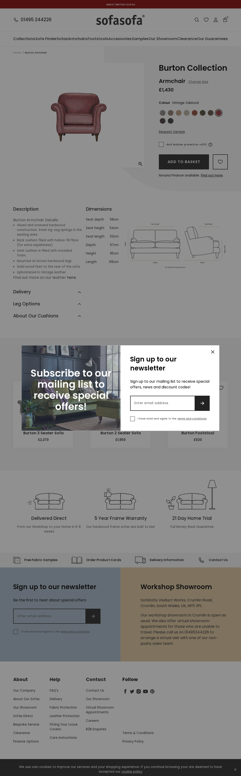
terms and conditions (192, 418)
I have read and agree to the (172, 418)
